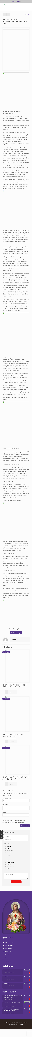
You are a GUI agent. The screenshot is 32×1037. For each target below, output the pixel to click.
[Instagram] (18, 1027)
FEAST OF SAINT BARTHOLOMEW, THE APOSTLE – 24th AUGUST (15, 778)
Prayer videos (8, 951)
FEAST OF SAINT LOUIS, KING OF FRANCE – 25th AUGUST (13, 735)
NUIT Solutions (19, 1024)
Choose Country (7, 798)
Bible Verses (8, 955)
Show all (27, 14)
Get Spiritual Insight (16, 633)
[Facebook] (14, 1027)
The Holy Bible (8, 961)
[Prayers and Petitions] (6, 6)
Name (4, 812)
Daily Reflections (9, 945)
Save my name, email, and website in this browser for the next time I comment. (13, 821)
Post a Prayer (6, 804)
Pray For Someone (9, 942)
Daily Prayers (8, 948)
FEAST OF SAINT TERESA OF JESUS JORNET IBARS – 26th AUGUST (14, 686)
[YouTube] (16, 1027)
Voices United (8, 958)
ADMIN (14, 639)
